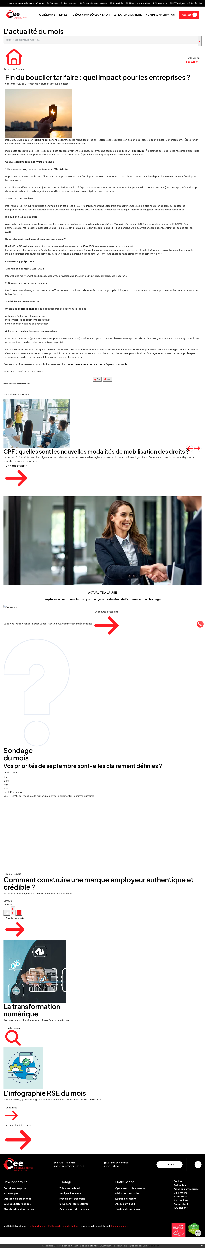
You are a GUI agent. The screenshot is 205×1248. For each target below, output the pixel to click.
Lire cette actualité (16, 465)
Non (15, 772)
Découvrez (11, 1107)
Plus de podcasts (15, 918)
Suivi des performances (17, 1203)
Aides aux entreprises (139, 3)
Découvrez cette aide (106, 611)
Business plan (11, 1193)
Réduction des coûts (127, 1193)
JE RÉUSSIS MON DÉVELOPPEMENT (91, 14)
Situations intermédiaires (73, 1203)
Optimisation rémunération (130, 1188)
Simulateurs (161, 3)
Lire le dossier (13, 1028)
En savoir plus (154, 1246)
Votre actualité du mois (18, 1125)
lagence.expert (119, 1226)
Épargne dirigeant (125, 1198)
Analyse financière (70, 1193)
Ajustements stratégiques (74, 1209)
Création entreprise (14, 1188)
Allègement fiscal (125, 1203)
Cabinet (54, 3)
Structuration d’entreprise (18, 1209)
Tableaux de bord (69, 1188)
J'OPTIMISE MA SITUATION (160, 14)
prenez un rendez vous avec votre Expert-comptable (97, 364)
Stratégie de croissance (17, 1198)
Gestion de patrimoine (128, 1209)
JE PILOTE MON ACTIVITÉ (128, 14)
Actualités (118, 3)
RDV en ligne (178, 3)
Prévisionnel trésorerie (72, 1198)
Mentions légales (37, 1226)
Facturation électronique (94, 3)
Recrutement (70, 3)
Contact (169, 1164)
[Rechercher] (200, 41)
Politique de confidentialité (63, 1226)
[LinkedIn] (198, 1164)
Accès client (197, 3)
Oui (7, 772)
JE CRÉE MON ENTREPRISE (53, 14)
